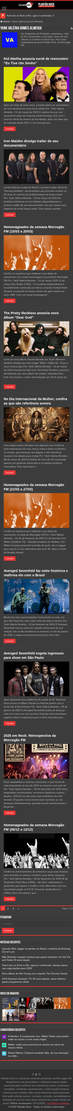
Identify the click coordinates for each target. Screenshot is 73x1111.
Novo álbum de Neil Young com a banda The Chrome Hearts (34, 973)
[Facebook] (33, 1074)
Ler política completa (58, 1103)
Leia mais (9, 129)
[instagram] (39, 1074)
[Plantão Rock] (36, 5)
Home (6, 21)
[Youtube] (36, 1074)
